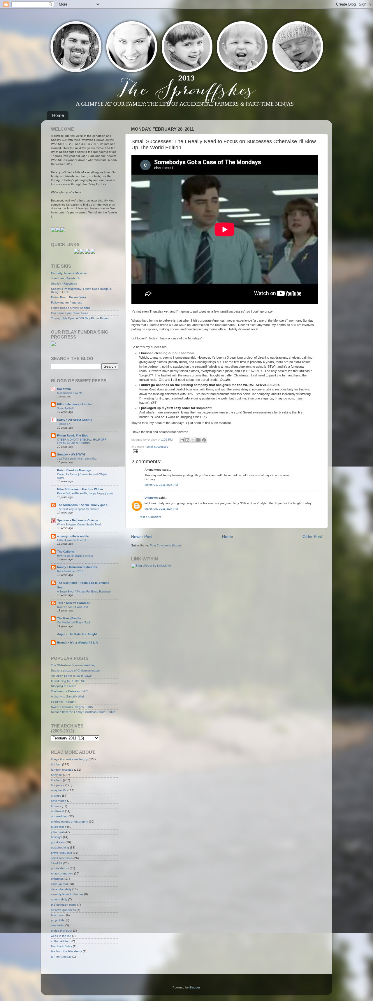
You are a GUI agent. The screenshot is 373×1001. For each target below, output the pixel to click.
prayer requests (61, 852)
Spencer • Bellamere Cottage (77, 520)
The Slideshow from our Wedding (73, 665)
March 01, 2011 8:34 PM (161, 484)
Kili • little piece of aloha (74, 404)
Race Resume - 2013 (70, 571)
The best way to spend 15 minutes (78, 509)
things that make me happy (69, 759)
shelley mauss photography (69, 821)
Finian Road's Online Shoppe (71, 307)
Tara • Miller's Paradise (73, 602)
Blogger (194, 987)
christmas (57, 878)
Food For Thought (63, 701)
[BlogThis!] (187, 440)
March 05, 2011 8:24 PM (161, 508)
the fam (56, 764)
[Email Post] (134, 451)
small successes (157, 446)
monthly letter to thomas (67, 894)
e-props (56, 795)
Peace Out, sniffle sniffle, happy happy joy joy (85, 493)
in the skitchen (61, 941)
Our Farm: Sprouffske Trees (69, 313)
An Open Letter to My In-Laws (71, 675)
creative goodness (63, 909)
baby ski (56, 774)
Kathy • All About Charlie (74, 419)
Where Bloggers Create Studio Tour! (79, 524)
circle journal (59, 884)
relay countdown (62, 873)
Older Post (312, 536)
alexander (57, 925)
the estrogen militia (63, 904)
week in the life (61, 935)
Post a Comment (150, 516)
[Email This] (182, 440)
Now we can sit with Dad (72, 607)
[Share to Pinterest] (204, 440)
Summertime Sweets (69, 393)
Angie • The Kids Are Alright (77, 634)
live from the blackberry (66, 951)
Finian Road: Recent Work (68, 297)
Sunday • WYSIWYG (71, 454)
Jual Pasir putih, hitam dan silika (76, 458)
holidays (56, 837)
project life (58, 920)
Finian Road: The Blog (72, 435)
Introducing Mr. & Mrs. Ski (68, 681)
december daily (61, 889)
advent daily (59, 899)
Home (58, 115)
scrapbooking (60, 847)
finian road (58, 915)
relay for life (58, 790)
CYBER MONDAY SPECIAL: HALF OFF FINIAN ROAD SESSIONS (81, 441)
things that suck (61, 930)
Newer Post (141, 536)
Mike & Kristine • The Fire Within (80, 489)
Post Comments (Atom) (165, 545)
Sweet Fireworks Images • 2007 (72, 707)
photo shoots (60, 868)
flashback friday (61, 946)
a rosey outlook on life (73, 536)
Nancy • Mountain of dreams (77, 567)
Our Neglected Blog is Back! (74, 622)
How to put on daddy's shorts (75, 555)
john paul (57, 832)
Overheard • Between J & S (69, 691)
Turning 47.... (65, 423)
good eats (58, 842)
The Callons (65, 551)
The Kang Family (69, 618)
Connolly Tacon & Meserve (69, 273)
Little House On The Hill (71, 540)
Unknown (151, 497)
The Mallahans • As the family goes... (83, 504)
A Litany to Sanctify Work (68, 696)
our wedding (59, 816)
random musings (62, 769)
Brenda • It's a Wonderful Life (77, 642)
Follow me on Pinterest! (66, 302)
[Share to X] (193, 440)
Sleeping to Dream (63, 686)
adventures (58, 800)
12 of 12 (56, 863)
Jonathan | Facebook (65, 278)
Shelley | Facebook (64, 283)
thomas (56, 806)
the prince (57, 785)
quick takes (58, 826)
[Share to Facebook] (198, 440)
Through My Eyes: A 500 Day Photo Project (80, 318)
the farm (56, 780)
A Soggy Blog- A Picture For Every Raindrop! (84, 591)
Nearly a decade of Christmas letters (75, 670)
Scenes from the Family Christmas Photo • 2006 (83, 712)
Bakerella (64, 388)
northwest (57, 811)
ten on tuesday (61, 956)
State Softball (65, 408)
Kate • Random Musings (74, 470)
